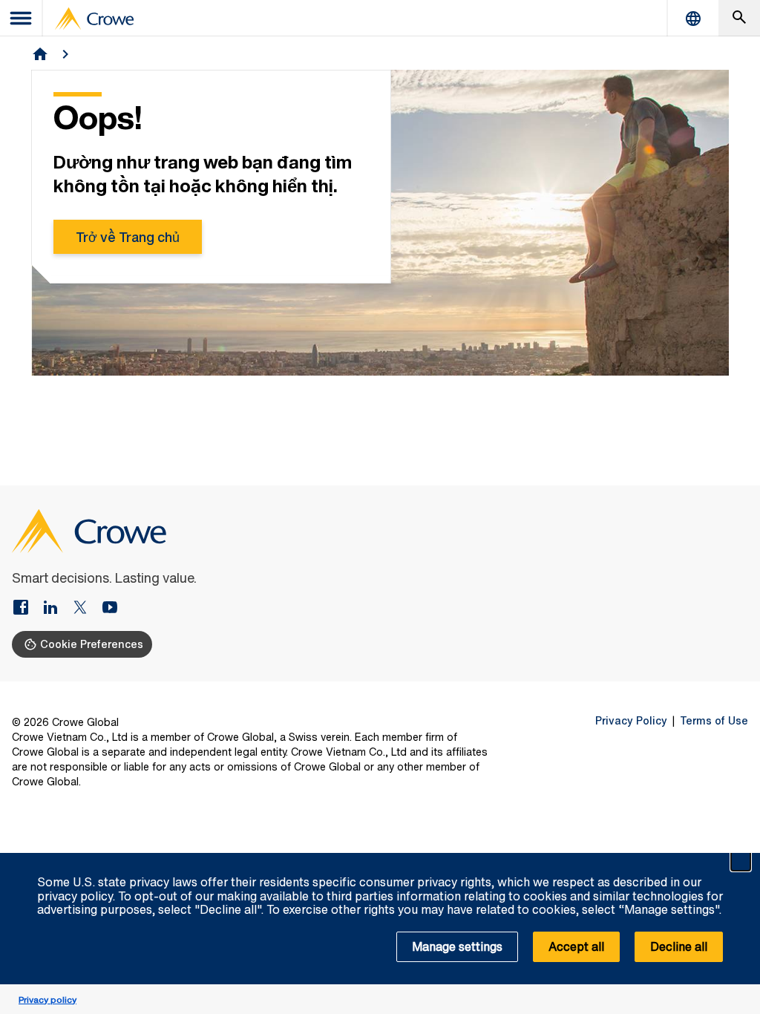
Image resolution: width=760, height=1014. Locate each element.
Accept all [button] (576, 946)
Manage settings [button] (457, 946)
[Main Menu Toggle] (21, 18)
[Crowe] (94, 18)
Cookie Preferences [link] (91, 644)
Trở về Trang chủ (128, 236)
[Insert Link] (27, 608)
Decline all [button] (678, 946)
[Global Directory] (693, 18)
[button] (740, 861)
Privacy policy (47, 999)
